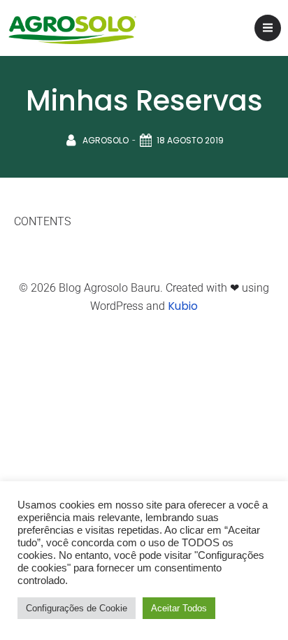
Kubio (183, 306)
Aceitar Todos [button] (179, 608)
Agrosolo (105, 140)
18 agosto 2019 (190, 140)
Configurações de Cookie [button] (76, 608)
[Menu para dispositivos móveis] (267, 28)
